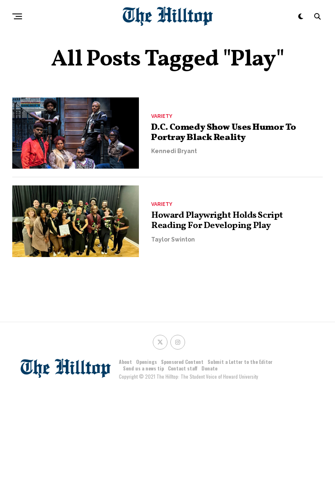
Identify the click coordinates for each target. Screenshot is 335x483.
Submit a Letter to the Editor (240, 361)
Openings (146, 361)
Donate (209, 368)
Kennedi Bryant (174, 151)
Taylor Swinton (173, 239)
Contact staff (182, 368)
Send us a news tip (143, 368)
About (125, 361)
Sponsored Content (182, 361)
